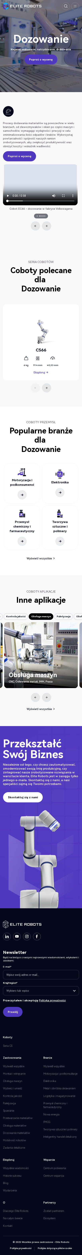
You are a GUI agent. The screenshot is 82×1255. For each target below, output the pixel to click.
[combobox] (41, 990)
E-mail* (7, 966)
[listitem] (41, 187)
